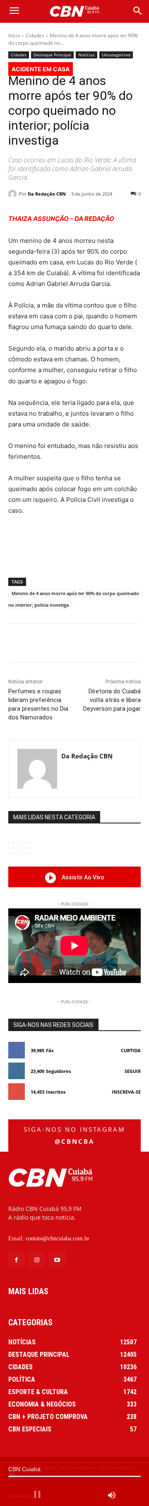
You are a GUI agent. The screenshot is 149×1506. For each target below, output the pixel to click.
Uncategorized (116, 55)
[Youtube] (57, 1260)
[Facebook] (42, 644)
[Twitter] (61, 644)
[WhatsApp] (99, 644)
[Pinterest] (80, 644)
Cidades (35, 35)
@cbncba (74, 1141)
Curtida (131, 1050)
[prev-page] (13, 848)
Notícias (86, 55)
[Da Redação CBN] (13, 194)
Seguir (133, 1071)
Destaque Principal (52, 55)
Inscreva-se (126, 1092)
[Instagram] (37, 1260)
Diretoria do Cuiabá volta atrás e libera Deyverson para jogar (112, 700)
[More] (119, 644)
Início (14, 35)
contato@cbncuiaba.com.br (57, 1238)
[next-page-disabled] (27, 848)
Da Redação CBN (47, 194)
